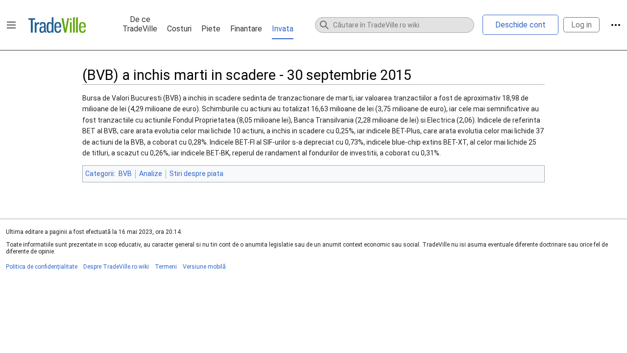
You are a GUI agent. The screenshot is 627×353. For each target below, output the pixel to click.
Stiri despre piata (196, 173)
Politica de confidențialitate (41, 266)
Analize (150, 173)
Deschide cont (520, 24)
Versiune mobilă (204, 266)
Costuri (179, 28)
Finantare (246, 28)
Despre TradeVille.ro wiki (116, 266)
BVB (125, 173)
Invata (282, 28)
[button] (11, 25)
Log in (581, 24)
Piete (210, 28)
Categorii (99, 173)
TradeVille (57, 25)
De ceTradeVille (139, 24)
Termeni (166, 266)
